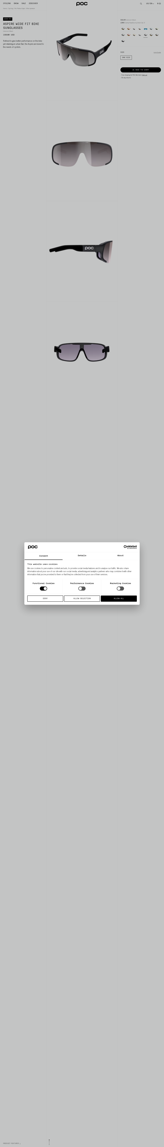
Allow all (119, 598)
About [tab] (120, 556)
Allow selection (82, 598)
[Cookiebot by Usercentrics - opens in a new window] (125, 547)
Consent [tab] (43, 556)
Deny (45, 598)
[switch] (82, 589)
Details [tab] (82, 556)
